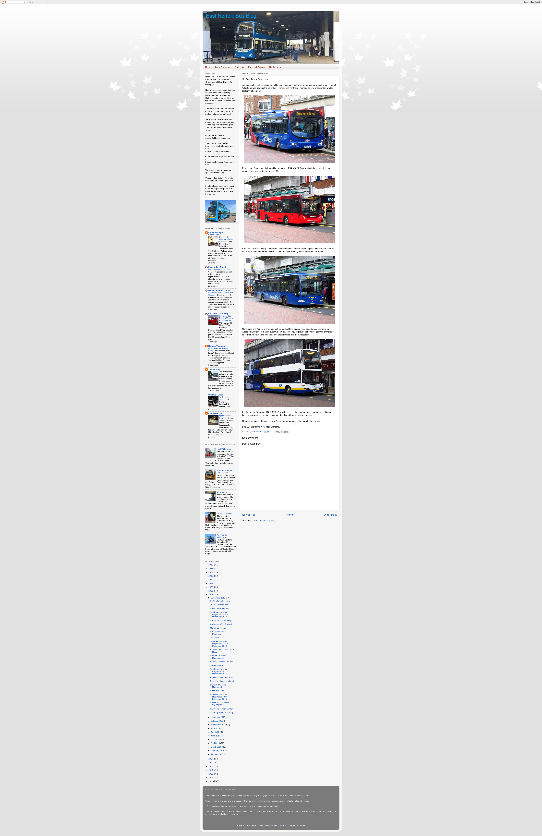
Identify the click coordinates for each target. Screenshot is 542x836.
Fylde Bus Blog (215, 413)
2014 (211, 770)
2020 (211, 587)
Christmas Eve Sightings (221, 620)
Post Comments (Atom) (264, 520)
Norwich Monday (224, 513)
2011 (210, 781)
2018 (211, 595)
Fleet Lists (239, 67)
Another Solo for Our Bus (221, 677)
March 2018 (216, 747)
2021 (211, 583)
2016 (211, 763)
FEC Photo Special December (218, 633)
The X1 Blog (214, 369)
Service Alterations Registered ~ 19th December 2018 (219, 643)
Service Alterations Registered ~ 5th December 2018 (218, 697)
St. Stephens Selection (220, 601)
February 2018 (218, 751)
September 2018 (218, 725)
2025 (211, 569)
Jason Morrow (280, 825)
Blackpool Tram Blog (218, 314)
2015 (211, 766)
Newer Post (249, 514)
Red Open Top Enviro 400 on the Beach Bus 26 (226, 318)
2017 (211, 759)
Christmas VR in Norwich (221, 624)
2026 (211, 565)
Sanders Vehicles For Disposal (224, 471)
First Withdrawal (224, 449)
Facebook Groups (256, 67)
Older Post (330, 514)
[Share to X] (282, 431)
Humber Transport (217, 346)
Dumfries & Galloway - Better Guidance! (226, 239)
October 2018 (217, 721)
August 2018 (217, 728)
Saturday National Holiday (221, 712)
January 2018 (217, 754)
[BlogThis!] (279, 431)
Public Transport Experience (216, 233)
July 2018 (215, 732)
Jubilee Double (216, 665)
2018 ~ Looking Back (219, 605)
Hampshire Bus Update (219, 290)
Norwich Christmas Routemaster (218, 657)
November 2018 (218, 717)
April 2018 (215, 743)
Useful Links (275, 67)
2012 (211, 778)
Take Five (214, 638)
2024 (211, 572)
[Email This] (276, 431)
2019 (211, 591)
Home (208, 67)
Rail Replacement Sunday (221, 709)
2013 (211, 774)
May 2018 (215, 739)
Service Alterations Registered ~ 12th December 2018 (219, 671)
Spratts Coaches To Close (221, 662)
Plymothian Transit (217, 267)
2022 (211, 580)
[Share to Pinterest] (287, 431)
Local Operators (222, 67)
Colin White (222, 492)
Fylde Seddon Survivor (224, 417)
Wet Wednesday (217, 691)
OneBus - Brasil (215, 395)
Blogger (302, 825)
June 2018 (216, 736)
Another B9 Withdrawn (222, 536)
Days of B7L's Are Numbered (218, 686)
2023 (211, 576)
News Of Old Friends (219, 608)
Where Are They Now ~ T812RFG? (220, 704)
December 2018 (218, 598)
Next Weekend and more (218, 269)
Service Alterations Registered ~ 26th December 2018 (219, 614)
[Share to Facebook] (284, 431)
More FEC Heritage (219, 628)
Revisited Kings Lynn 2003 (222, 681)
